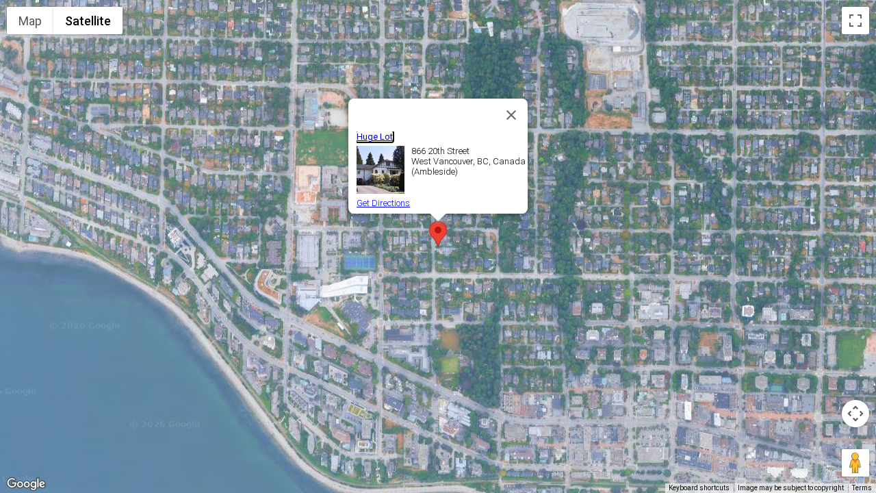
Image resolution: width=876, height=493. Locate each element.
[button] (438, 233)
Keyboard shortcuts (699, 488)
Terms (862, 488)
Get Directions (383, 203)
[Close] (511, 115)
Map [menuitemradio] (30, 21)
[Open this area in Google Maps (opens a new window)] (26, 484)
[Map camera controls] (855, 413)
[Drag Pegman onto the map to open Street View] (855, 463)
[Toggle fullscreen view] (855, 20)
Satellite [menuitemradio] (88, 21)
